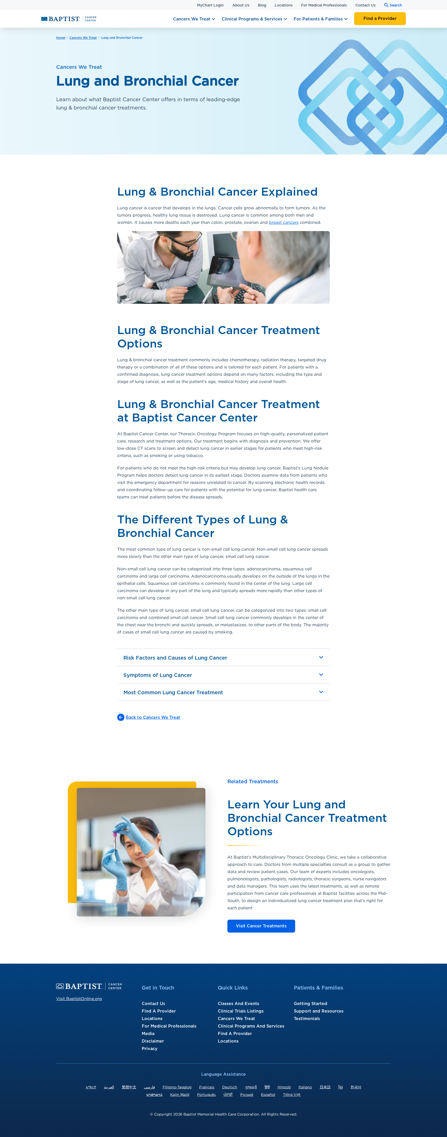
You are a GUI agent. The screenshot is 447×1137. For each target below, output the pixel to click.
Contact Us (365, 5)
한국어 (356, 1087)
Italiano (305, 1087)
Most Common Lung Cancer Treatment (173, 692)
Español (268, 1094)
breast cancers (284, 222)
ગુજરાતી (251, 1087)
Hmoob (284, 1087)
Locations (284, 5)
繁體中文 (129, 1087)
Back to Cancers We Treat (153, 717)
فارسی (149, 1087)
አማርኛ (91, 1087)
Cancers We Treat (192, 19)
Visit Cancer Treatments (261, 926)
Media (148, 1034)
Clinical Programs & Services (253, 19)
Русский (246, 1094)
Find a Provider (380, 19)
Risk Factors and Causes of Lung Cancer (175, 658)
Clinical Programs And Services (251, 1026)
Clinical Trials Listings (241, 1011)
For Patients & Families (319, 19)
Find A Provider (159, 1011)
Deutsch (229, 1087)
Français (206, 1087)
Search (396, 5)
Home (60, 37)
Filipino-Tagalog (177, 1087)
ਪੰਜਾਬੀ (228, 1094)
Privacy (150, 1049)
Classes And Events (238, 1004)
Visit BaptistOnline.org (79, 998)
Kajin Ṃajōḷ (179, 1094)
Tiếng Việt (292, 1094)
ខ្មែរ (340, 1087)
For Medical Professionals (324, 5)
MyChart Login (210, 5)
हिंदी (267, 1087)
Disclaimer (153, 1041)
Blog (262, 5)
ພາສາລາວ (154, 1094)
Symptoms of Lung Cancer (157, 675)
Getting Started (310, 1004)
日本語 (325, 1087)
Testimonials (307, 1019)
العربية (109, 1087)
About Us (240, 5)
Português (206, 1094)
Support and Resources (319, 1011)
